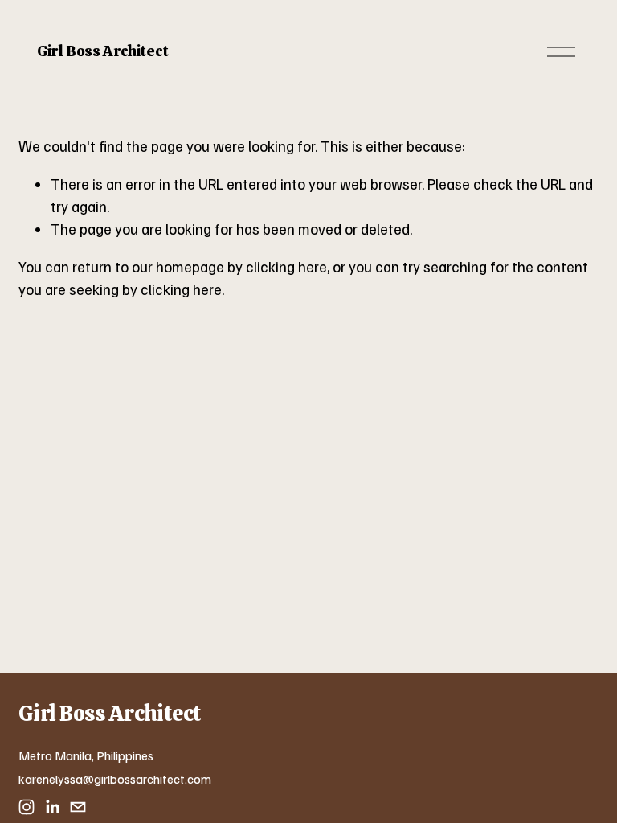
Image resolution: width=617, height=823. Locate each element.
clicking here (286, 266)
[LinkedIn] (52, 807)
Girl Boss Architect (103, 51)
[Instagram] (26, 807)
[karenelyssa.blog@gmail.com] (78, 807)
